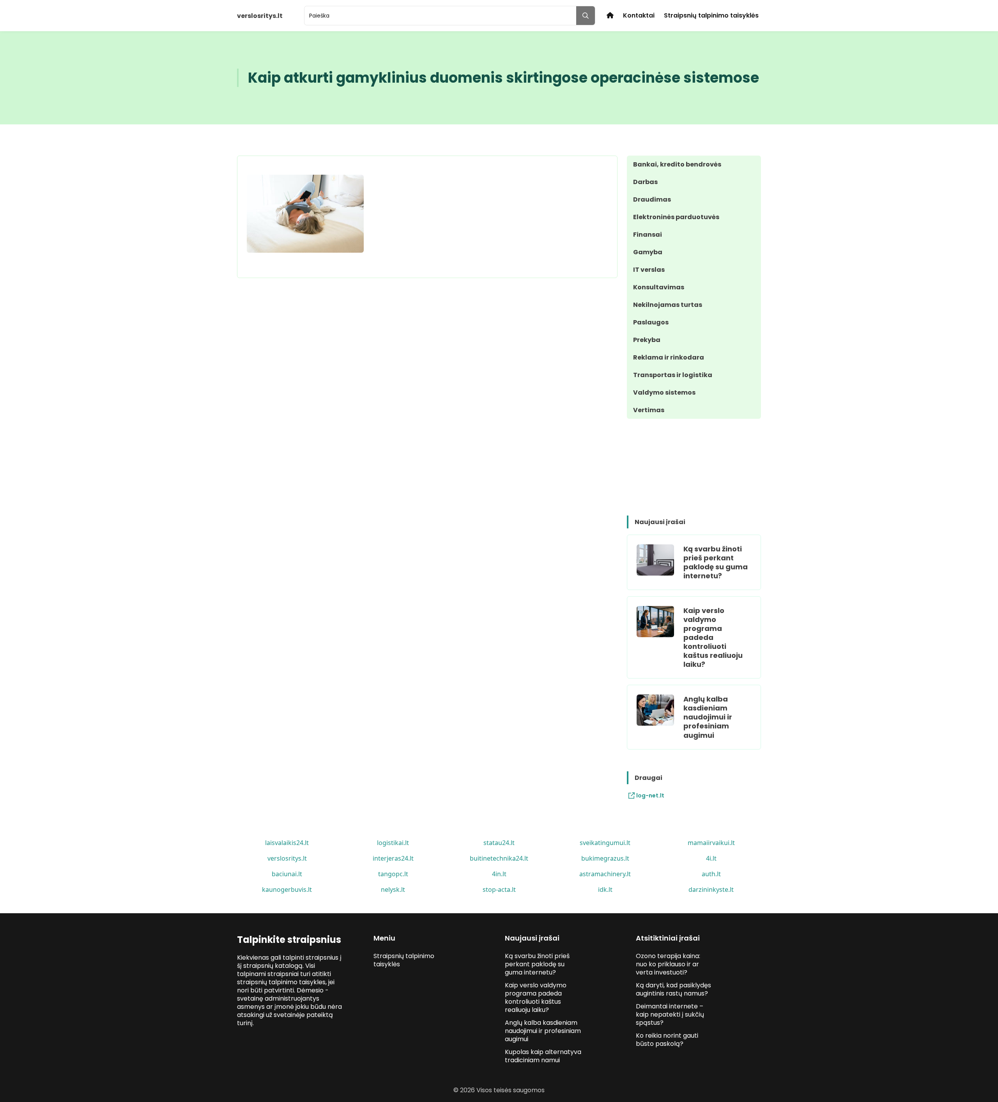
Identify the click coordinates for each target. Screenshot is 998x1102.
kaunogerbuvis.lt (287, 889)
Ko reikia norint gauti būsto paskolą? (667, 1039)
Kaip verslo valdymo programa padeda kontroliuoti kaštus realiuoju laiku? (713, 637)
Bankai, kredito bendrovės (677, 164)
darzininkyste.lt (711, 889)
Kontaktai (639, 15)
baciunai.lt (287, 874)
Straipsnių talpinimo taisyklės (711, 15)
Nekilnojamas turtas (667, 304)
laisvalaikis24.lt (287, 842)
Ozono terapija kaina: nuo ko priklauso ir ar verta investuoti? (668, 964)
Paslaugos (651, 322)
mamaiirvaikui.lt (711, 842)
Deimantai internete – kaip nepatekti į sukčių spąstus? (670, 1014)
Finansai (647, 234)
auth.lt (711, 874)
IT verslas (649, 269)
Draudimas (652, 199)
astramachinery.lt (605, 874)
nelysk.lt (393, 889)
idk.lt (605, 889)
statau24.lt (499, 842)
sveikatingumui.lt (605, 842)
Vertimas (648, 410)
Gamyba (647, 252)
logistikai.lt (393, 842)
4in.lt (499, 874)
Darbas (645, 181)
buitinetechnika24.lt (499, 858)
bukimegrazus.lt (605, 858)
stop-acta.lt (499, 889)
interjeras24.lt (393, 858)
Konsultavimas (658, 287)
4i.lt (711, 858)
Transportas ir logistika (672, 374)
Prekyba (646, 339)
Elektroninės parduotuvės (676, 217)
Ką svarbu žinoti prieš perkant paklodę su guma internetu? (715, 562)
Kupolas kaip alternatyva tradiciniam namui (543, 1056)
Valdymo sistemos (664, 392)
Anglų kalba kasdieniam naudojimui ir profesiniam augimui (707, 717)
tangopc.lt (393, 874)
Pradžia (610, 15)
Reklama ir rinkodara (668, 357)
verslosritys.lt (287, 858)
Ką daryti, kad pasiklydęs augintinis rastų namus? (673, 989)
